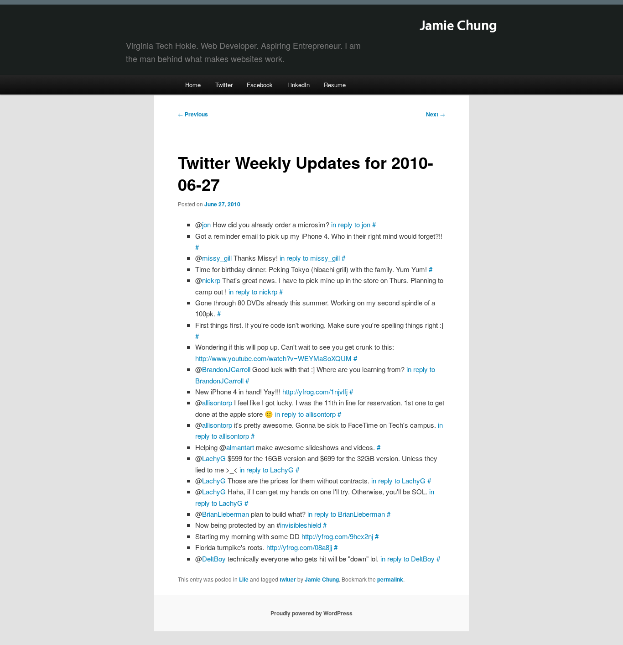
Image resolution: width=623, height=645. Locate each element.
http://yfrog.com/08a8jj (299, 547)
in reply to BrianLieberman (346, 514)
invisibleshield (300, 525)
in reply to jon (350, 224)
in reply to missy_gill (310, 257)
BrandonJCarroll (226, 369)
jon (206, 224)
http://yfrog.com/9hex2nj (337, 536)
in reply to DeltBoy (407, 558)
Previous (193, 114)
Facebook (260, 84)
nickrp (211, 280)
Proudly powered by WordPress (311, 613)
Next (435, 114)
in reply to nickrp (252, 291)
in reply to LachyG (266, 469)
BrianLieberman (225, 514)
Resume (335, 84)
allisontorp (217, 402)
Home (193, 84)
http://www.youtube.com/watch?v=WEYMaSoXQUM (273, 358)
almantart (240, 447)
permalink (390, 579)
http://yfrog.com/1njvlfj (315, 391)
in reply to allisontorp (305, 414)
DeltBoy (214, 558)
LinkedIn (298, 84)
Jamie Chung (458, 26)
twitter (288, 579)
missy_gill (217, 257)
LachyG (214, 458)
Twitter (224, 84)
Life (244, 579)
